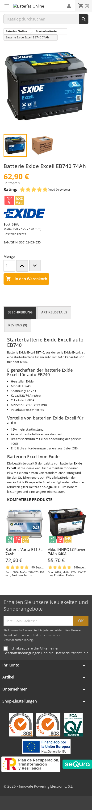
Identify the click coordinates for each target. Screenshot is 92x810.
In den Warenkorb (26, 279)
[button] (6, 6)
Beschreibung (20, 312)
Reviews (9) (17, 325)
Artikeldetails (54, 312)
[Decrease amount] (35, 265)
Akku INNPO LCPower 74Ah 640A (67, 551)
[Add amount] (22, 265)
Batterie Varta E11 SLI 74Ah (24, 551)
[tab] (20, 312)
